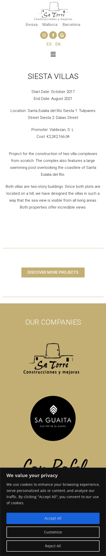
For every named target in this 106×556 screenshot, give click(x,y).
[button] (53, 54)
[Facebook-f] (53, 35)
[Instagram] (44, 35)
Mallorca (49, 24)
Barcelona (71, 24)
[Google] (62, 35)
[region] (53, 512)
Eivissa (32, 24)
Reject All (53, 545)
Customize (53, 532)
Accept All (53, 518)
